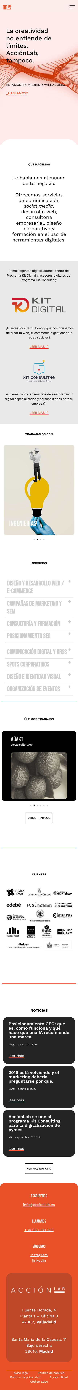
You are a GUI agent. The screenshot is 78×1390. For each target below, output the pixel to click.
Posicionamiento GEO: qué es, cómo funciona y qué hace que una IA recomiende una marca (39, 1030)
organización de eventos (33, 689)
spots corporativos (28, 664)
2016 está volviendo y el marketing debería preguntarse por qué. (34, 1077)
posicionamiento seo (28, 636)
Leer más (37, 346)
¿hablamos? (17, 93)
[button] (34, 539)
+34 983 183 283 (39, 1230)
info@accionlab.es (39, 1204)
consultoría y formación (33, 624)
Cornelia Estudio (28, 739)
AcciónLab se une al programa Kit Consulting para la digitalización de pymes (34, 1123)
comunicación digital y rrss (37, 652)
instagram (39, 1255)
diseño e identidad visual (34, 677)
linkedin (39, 1260)
